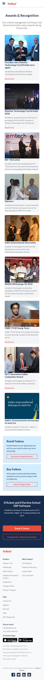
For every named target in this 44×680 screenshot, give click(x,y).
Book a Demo (22, 528)
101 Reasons (27, 563)
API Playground (9, 617)
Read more (9, 79)
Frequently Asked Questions (22, 537)
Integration (7, 582)
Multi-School (8, 571)
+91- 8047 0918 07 (10, 631)
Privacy (22, 670)
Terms (38, 668)
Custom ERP (27, 571)
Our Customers (28, 575)
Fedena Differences (29, 567)
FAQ (4, 613)
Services (6, 609)
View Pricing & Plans (22, 484)
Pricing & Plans (8, 586)
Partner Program (9, 590)
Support (6, 605)
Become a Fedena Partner (22, 456)
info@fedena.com (9, 628)
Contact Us (7, 601)
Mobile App (7, 567)
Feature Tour (8, 563)
